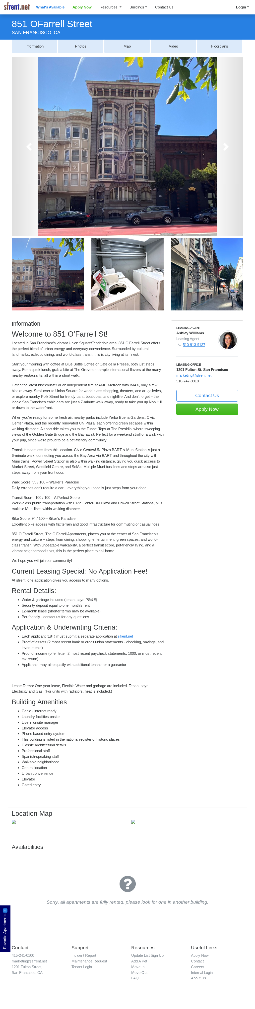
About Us (198, 978)
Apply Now (82, 7)
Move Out (139, 972)
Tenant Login (81, 967)
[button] (29, 146)
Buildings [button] (136, 7)
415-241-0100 (23, 955)
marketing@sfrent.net (193, 375)
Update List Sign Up (147, 955)
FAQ (135, 978)
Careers (197, 967)
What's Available (50, 7)
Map (127, 46)
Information (34, 46)
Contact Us (164, 7)
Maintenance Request (89, 961)
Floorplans (219, 46)
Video (173, 46)
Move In (137, 967)
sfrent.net (125, 636)
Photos (80, 46)
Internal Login (202, 972)
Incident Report (83, 955)
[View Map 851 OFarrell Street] (14, 821)
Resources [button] (109, 7)
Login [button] (241, 7)
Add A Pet (139, 961)
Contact (197, 961)
